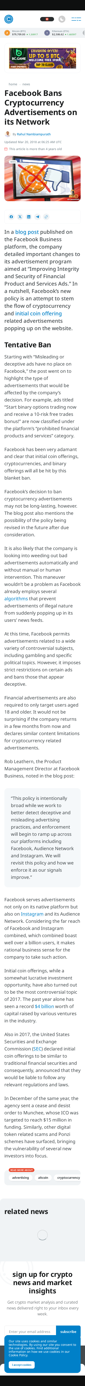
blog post (27, 231)
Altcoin (43, 1177)
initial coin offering (38, 313)
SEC (37, 1049)
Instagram (32, 914)
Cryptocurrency (68, 1177)
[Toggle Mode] (61, 19)
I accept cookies (21, 1365)
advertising (20, 1177)
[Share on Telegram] (37, 217)
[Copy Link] (46, 217)
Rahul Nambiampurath (34, 134)
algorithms (16, 598)
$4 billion (44, 1006)
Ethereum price (60, 33)
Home (13, 84)
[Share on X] (20, 217)
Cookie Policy (18, 1355)
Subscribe (68, 1331)
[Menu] (76, 19)
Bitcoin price (21, 33)
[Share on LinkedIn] (29, 217)
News (26, 84)
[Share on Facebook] (11, 217)
